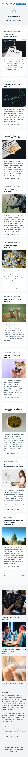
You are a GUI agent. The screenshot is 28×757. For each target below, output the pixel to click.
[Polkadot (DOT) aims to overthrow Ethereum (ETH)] (14, 149)
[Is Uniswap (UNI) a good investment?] (14, 203)
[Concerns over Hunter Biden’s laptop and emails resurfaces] (14, 478)
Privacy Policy (19, 747)
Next (22, 575)
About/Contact (9, 749)
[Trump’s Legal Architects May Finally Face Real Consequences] (14, 536)
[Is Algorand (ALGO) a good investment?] (14, 97)
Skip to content (4, 1)
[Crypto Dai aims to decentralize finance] (14, 48)
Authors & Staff (9, 747)
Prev (5, 575)
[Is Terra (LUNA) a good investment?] (14, 259)
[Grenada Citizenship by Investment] (14, 602)
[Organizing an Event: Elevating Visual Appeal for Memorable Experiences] (14, 634)
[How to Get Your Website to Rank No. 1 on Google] (14, 668)
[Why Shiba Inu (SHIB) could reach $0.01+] (14, 422)
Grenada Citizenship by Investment (10, 617)
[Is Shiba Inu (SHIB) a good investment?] (14, 368)
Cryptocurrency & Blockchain (12, 31)
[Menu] (14, 3)
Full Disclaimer (19, 749)
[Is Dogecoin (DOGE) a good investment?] (14, 313)
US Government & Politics (10, 461)
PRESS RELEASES (21, 3)
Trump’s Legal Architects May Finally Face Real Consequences (13, 522)
